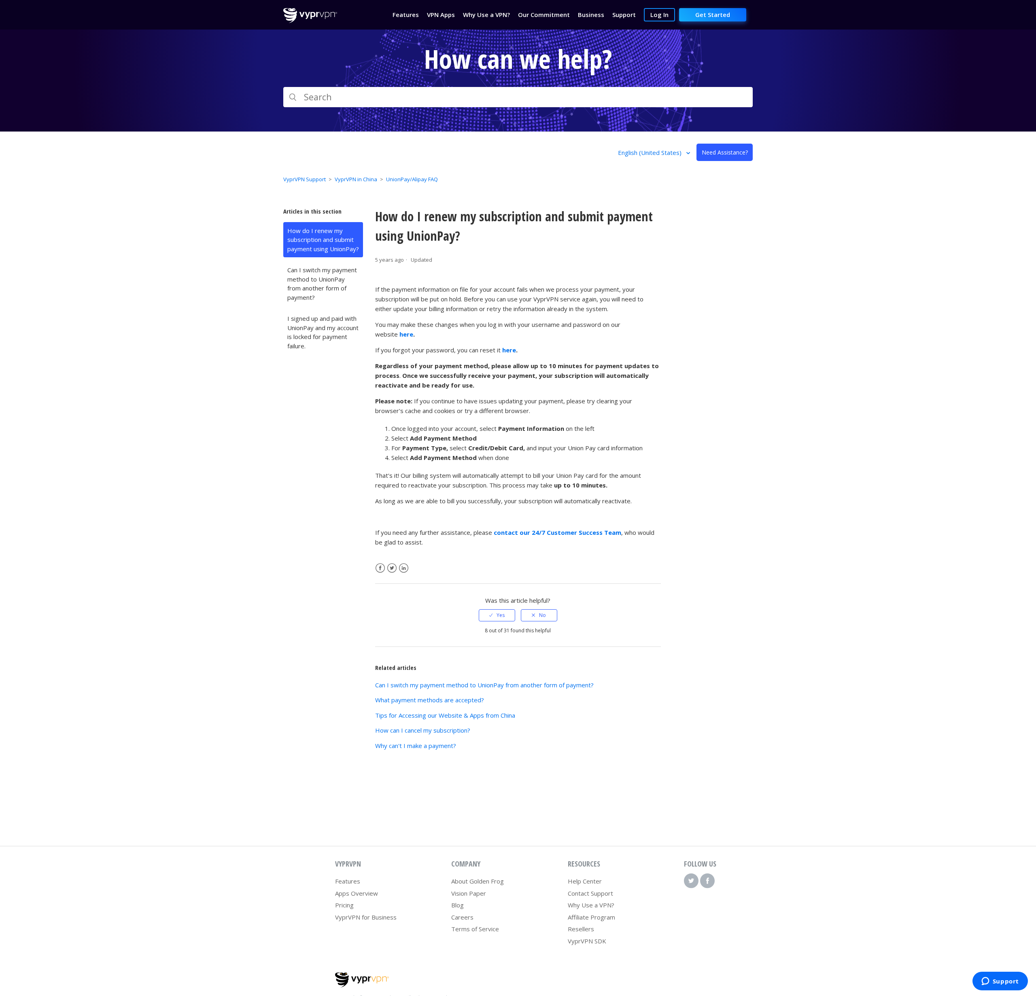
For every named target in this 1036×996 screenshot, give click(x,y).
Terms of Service (475, 929)
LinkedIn (404, 568)
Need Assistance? (725, 152)
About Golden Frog (477, 881)
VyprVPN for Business (366, 917)
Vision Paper (468, 893)
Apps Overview (356, 893)
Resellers (581, 929)
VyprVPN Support (304, 179)
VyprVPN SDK (587, 941)
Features (347, 881)
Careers (462, 917)
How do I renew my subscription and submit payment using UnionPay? (323, 240)
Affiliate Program (591, 917)
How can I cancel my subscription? (422, 730)
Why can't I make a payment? (415, 746)
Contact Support (590, 893)
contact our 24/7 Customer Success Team (557, 532)
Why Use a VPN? (591, 905)
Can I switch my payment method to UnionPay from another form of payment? (322, 283)
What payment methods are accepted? (429, 700)
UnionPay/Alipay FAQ (412, 179)
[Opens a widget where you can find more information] (1000, 982)
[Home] (310, 21)
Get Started (712, 15)
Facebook (380, 568)
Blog (457, 905)
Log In (659, 15)
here (406, 334)
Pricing (344, 905)
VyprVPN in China (356, 179)
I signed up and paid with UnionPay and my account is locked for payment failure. (323, 332)
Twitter (392, 568)
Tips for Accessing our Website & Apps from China (445, 715)
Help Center (585, 881)
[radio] (497, 615)
